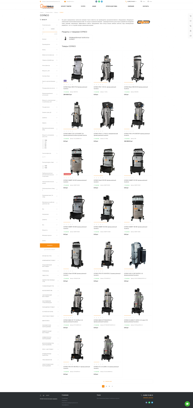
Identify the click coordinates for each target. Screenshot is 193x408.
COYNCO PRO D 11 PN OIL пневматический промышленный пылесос (106, 134)
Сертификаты (65, 405)
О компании (65, 395)
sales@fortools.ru (70, 1)
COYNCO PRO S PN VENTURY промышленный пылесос (137, 134)
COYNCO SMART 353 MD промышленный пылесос (105, 227)
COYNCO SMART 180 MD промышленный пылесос (135, 227)
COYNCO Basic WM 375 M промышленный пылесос (75, 87)
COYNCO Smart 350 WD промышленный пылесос (105, 181)
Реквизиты (64, 400)
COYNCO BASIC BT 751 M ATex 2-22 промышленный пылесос (73, 320)
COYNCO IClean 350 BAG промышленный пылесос (74, 274)
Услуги (99, 395)
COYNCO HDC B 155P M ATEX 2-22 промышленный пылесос (133, 274)
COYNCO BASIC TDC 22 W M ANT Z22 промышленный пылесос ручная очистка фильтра (75, 135)
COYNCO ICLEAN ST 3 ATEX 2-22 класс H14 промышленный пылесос (136, 320)
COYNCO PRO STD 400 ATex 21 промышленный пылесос (76, 367)
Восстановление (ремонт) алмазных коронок (108, 398)
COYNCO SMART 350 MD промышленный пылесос (74, 227)
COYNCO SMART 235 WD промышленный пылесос (135, 181)
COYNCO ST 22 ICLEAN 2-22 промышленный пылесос (106, 367)
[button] (67, 315)
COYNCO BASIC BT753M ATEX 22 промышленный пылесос (103, 320)
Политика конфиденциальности (70, 402)
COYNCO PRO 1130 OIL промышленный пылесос (105, 87)
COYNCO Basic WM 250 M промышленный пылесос (136, 87)
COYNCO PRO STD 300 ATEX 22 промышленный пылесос (107, 274)
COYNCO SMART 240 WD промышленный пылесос (74, 181)
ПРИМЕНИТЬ (50, 245)
